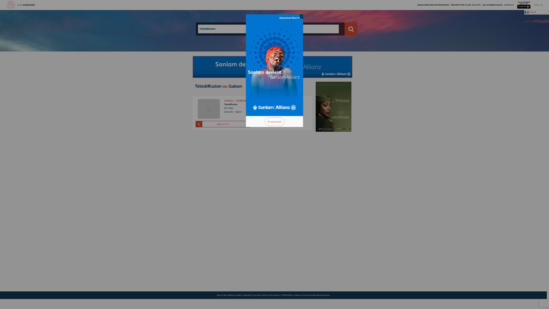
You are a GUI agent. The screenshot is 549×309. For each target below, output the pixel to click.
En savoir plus (274, 121)
